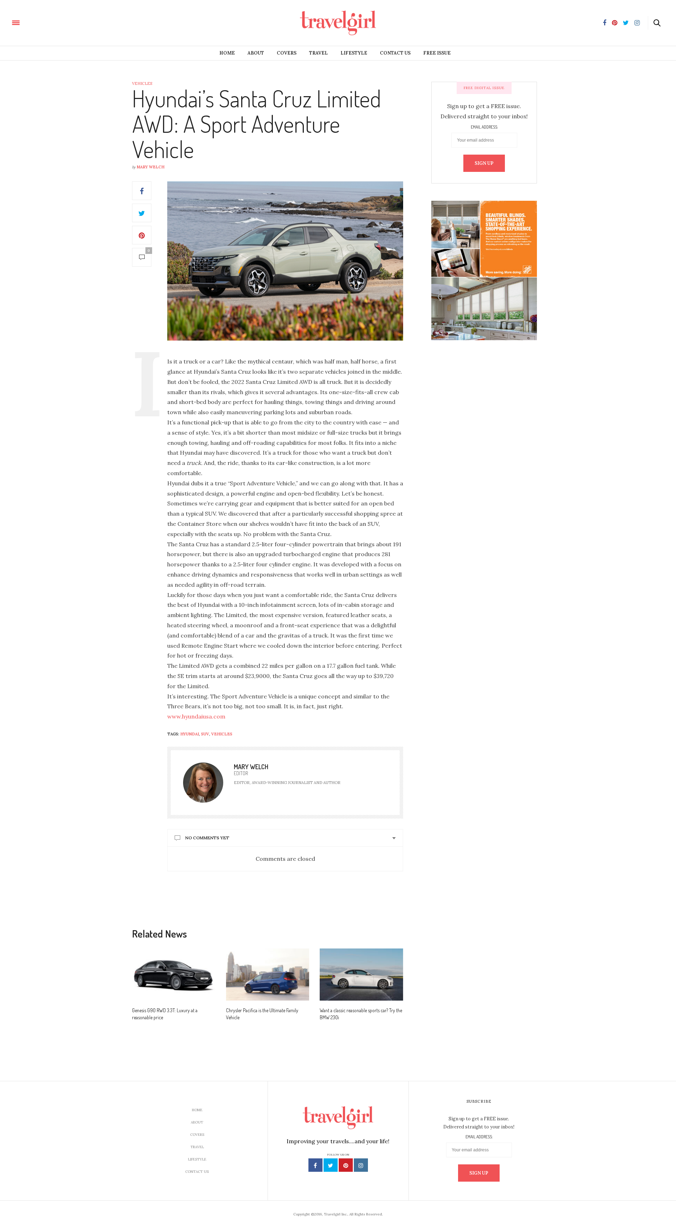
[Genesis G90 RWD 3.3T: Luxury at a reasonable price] (173, 974)
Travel (318, 53)
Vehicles (142, 83)
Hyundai (189, 734)
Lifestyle (353, 53)
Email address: (484, 127)
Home (227, 53)
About (256, 53)
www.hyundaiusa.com (196, 716)
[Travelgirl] (48, 22)
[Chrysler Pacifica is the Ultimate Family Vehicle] (267, 974)
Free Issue (437, 53)
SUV (205, 734)
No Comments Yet (207, 837)
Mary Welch (150, 166)
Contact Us (395, 53)
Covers (286, 53)
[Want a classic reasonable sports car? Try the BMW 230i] (361, 974)
